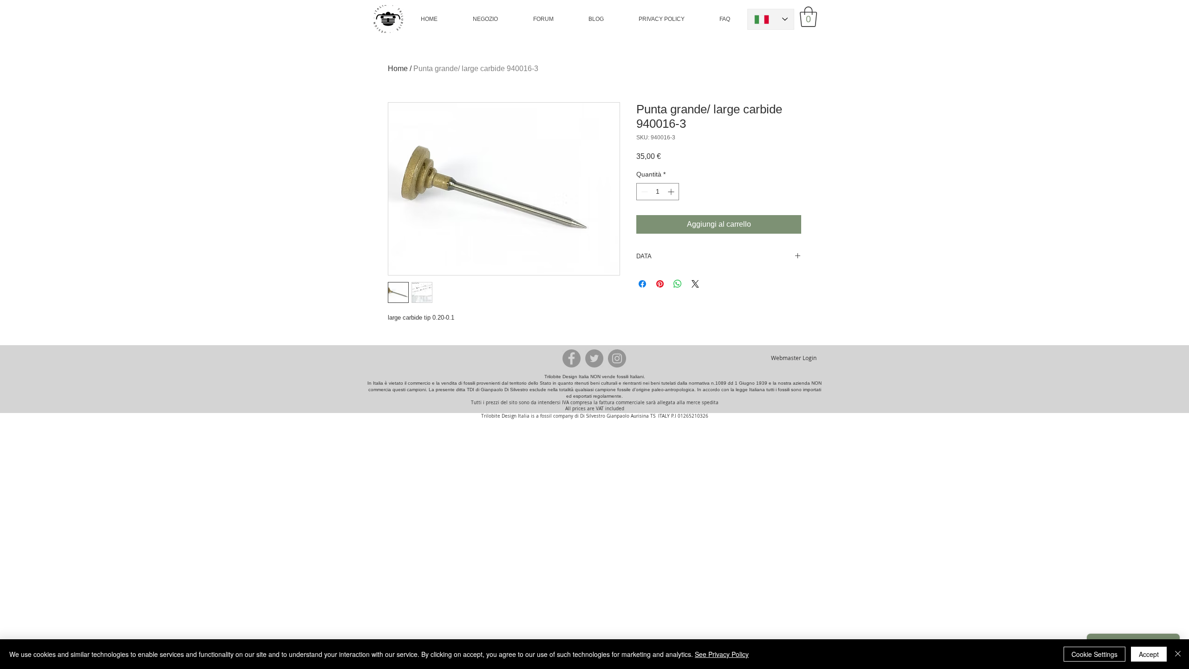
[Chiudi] (1177, 654)
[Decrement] (643, 192)
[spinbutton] (657, 192)
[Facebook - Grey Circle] (571, 358)
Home (398, 68)
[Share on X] (695, 283)
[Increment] (672, 192)
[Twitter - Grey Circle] (594, 358)
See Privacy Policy (722, 654)
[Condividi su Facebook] (642, 283)
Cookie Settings (1094, 654)
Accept (1149, 654)
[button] (485, 19)
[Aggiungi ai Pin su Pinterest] (660, 283)
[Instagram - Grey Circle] (617, 358)
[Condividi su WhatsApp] (677, 283)
